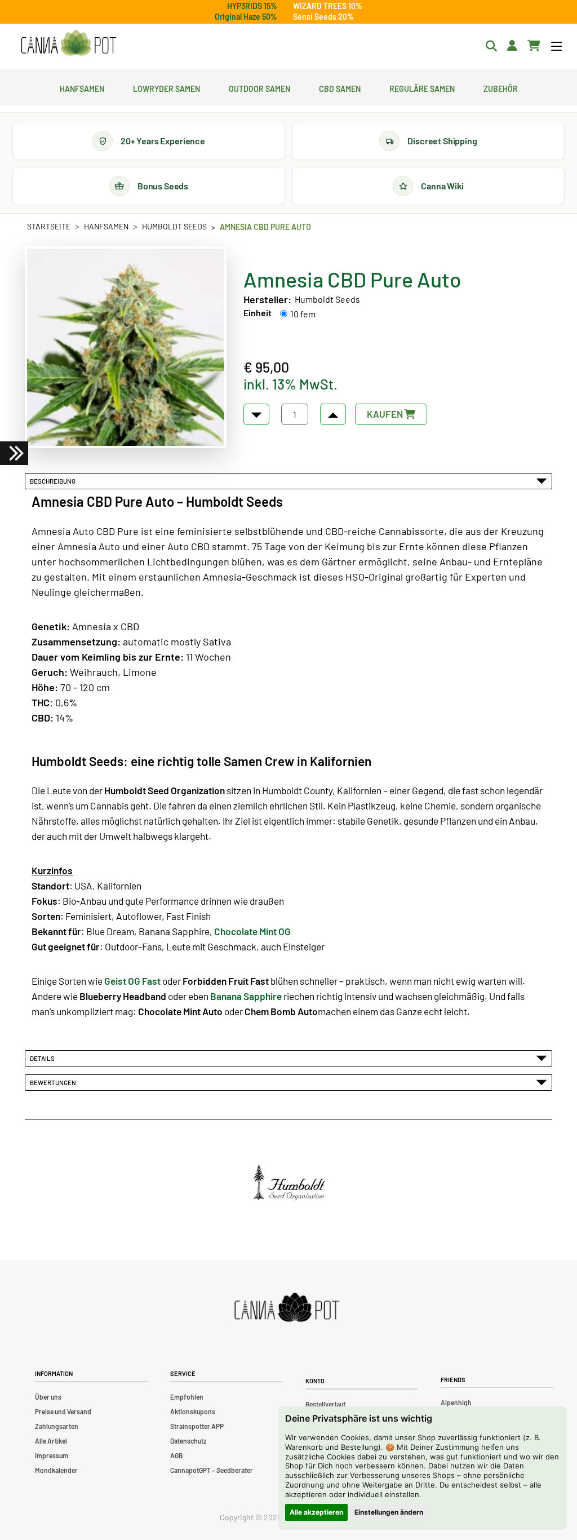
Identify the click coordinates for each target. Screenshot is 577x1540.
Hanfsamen (82, 87)
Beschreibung (54, 481)
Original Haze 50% (246, 16)
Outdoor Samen (259, 87)
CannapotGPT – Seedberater (211, 1470)
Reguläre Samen (422, 87)
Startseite (48, 226)
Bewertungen (54, 1082)
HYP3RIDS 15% (252, 6)
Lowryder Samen (166, 87)
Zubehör (500, 87)
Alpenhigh (456, 1402)
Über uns (48, 1396)
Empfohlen (186, 1396)
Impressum (51, 1455)
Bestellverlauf (325, 1404)
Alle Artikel (51, 1440)
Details (43, 1058)
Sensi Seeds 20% (323, 16)
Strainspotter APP (197, 1426)
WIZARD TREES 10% (327, 6)
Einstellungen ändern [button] (388, 1512)
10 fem (303, 313)
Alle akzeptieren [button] (316, 1512)
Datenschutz (188, 1440)
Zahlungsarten (56, 1426)
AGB (176, 1455)
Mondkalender (56, 1470)
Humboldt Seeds (174, 226)
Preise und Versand (63, 1411)
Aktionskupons (192, 1411)
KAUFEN (386, 413)
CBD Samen (340, 87)
